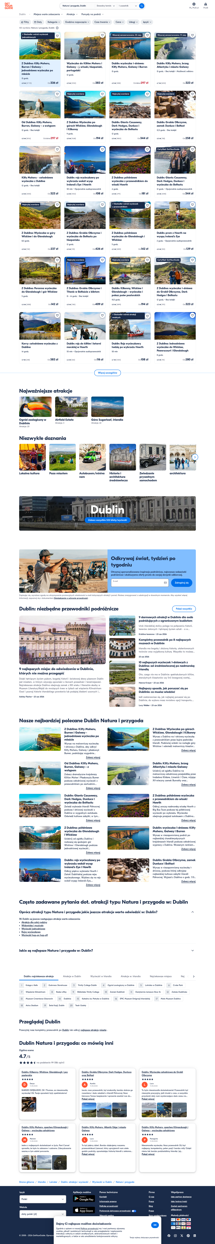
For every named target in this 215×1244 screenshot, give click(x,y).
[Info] (57, 28)
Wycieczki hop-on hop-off (35, 935)
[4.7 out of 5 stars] (28, 1063)
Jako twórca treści (179, 1201)
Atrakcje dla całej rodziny (34, 922)
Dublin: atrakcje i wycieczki (74, 1182)
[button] (40, 59)
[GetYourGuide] (9, 6)
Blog (151, 1206)
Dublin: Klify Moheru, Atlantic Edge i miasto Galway (104, 1129)
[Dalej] (195, 457)
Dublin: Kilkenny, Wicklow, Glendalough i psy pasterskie (45, 1074)
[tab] (38, 976)
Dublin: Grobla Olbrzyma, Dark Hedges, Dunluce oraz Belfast (106, 1074)
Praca (151, 1201)
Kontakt (103, 1197)
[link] (40, 59)
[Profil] (205, 4)
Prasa (151, 1211)
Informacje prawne (108, 1201)
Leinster (53, 1182)
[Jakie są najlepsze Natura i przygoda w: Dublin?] (192, 950)
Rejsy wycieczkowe (31, 932)
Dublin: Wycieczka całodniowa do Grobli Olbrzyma (162, 1074)
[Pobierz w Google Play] (84, 1199)
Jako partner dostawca (181, 1197)
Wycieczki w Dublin (102, 1182)
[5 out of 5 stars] (47, 1079)
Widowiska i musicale (32, 925)
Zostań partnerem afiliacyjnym (179, 1208)
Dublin (65, 1030)
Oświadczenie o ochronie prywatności (71, 598)
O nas (151, 1197)
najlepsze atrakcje (90, 1030)
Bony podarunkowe (157, 1215)
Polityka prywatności (108, 1206)
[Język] (194, 4)
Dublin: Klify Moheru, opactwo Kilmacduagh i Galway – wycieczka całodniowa (45, 1129)
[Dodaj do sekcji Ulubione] (57, 35)
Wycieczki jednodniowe (33, 929)
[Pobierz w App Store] (84, 1210)
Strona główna (26, 1182)
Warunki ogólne (106, 1215)
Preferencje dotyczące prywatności (115, 1211)
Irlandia (42, 1182)
